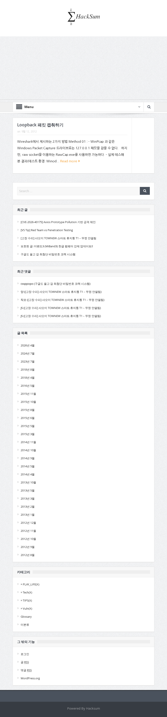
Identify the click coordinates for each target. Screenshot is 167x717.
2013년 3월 (28, 498)
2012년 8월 (28, 555)
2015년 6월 (28, 418)
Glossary (26, 617)
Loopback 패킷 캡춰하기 (40, 125)
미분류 (25, 625)
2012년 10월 (28, 539)
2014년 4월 (28, 474)
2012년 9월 (28, 547)
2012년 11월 (28, 531)
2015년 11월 (28, 394)
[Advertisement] (83, 69)
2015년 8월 (28, 410)
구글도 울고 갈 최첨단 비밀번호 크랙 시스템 (48, 254)
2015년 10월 (28, 402)
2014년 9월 (28, 458)
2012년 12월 (28, 523)
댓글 (26, 670)
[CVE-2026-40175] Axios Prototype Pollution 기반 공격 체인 (58, 222)
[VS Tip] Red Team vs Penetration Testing (47, 230)
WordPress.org (30, 678)
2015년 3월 (28, 434)
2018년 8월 (28, 369)
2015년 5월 (28, 426)
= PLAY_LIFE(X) (30, 584)
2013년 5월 (28, 490)
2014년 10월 (28, 450)
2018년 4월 (28, 378)
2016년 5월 (28, 386)
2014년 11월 (28, 442)
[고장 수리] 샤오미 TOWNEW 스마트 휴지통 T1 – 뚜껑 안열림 (58, 238)
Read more (69, 161)
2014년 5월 (28, 466)
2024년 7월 (28, 353)
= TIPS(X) (26, 600)
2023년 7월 (28, 361)
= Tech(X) (26, 592)
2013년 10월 (28, 482)
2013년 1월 (28, 515)
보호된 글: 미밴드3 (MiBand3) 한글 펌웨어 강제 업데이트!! (57, 246)
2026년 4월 (28, 345)
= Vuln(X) (26, 608)
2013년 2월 (28, 507)
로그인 (25, 654)
